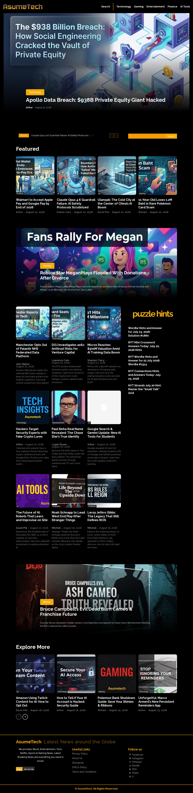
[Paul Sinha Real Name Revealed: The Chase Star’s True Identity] (68, 407)
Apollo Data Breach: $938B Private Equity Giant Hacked (95, 100)
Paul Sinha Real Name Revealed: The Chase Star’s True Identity (67, 432)
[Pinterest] (130, 762)
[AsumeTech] (23, 6)
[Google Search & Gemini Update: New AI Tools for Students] (104, 407)
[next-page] (25, 717)
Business (20, 338)
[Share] (130, 773)
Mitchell (56, 528)
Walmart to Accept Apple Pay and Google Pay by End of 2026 (34, 203)
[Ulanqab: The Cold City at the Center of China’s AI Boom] (117, 175)
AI (58, 193)
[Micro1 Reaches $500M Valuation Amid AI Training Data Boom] (104, 323)
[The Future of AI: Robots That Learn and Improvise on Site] (32, 491)
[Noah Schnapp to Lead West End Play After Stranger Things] (68, 491)
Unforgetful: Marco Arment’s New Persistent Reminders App (156, 701)
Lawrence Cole (60, 360)
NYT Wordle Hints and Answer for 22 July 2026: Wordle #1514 (144, 360)
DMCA (19, 769)
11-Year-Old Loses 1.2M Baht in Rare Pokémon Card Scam (155, 203)
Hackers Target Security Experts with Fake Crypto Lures (31, 432)
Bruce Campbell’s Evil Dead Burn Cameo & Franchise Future (86, 611)
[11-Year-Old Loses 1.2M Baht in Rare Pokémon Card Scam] (157, 175)
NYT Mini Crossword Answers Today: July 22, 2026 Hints (144, 346)
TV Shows (56, 506)
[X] (130, 777)
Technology (35, 92)
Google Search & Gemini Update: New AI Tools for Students (104, 432)
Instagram (137, 758)
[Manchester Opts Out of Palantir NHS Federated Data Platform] (32, 323)
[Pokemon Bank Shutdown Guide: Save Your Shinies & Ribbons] (117, 673)
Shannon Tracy (95, 360)
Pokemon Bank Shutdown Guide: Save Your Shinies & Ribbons (116, 701)
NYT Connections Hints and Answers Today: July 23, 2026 (144, 374)
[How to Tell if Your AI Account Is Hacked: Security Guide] (76, 673)
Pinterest (137, 762)
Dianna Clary (64, 212)
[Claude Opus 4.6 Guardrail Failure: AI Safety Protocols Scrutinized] (76, 175)
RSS (134, 769)
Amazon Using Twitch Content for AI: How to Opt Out (32, 701)
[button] (105, 6)
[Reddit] (130, 766)
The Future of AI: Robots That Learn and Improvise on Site (32, 516)
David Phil (103, 212)
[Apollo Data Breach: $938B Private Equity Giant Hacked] (96, 62)
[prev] (111, 135)
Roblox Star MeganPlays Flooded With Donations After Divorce (93, 275)
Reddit (135, 765)
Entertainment (58, 423)
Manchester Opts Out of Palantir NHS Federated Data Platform (31, 350)
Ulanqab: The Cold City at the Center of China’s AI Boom (61, 135)
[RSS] (130, 769)
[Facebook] (130, 755)
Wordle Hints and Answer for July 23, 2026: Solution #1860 (145, 331)
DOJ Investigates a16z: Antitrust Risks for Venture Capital (68, 348)
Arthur (29, 107)
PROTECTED (29, 769)
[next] (116, 135)
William (142, 212)
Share (135, 773)
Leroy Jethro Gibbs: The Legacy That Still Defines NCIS (103, 516)
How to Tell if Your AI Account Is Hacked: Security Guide (72, 701)
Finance (20, 193)
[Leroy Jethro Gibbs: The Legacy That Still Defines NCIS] (104, 491)
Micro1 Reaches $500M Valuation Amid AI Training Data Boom (103, 348)
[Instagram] (130, 758)
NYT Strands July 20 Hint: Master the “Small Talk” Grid (144, 389)
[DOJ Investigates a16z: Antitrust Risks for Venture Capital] (68, 323)
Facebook (137, 755)
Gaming (142, 193)
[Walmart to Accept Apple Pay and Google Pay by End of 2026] (35, 175)
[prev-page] (18, 717)
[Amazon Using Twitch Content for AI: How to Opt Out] (35, 673)
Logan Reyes (59, 444)
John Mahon (23, 364)
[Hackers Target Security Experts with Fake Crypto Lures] (32, 407)
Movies (47, 602)
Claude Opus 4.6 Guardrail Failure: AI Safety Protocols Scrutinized (76, 203)
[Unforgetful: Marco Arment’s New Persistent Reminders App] (157, 673)
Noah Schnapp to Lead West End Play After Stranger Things (68, 516)
